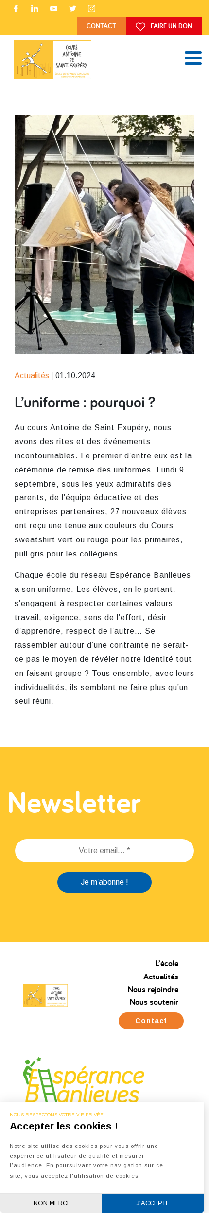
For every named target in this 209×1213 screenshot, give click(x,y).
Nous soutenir (154, 1001)
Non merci (51, 1203)
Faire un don (170, 25)
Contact (101, 25)
